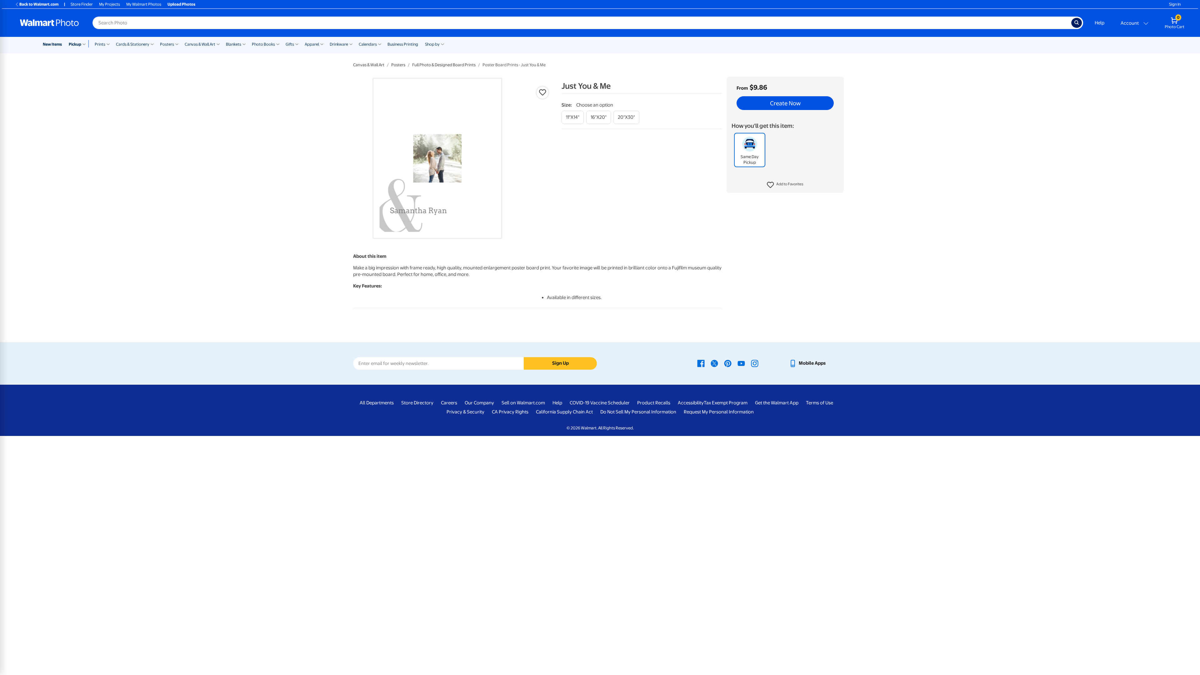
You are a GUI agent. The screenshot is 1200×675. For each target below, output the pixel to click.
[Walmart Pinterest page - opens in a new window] (728, 363)
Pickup (75, 44)
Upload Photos (181, 4)
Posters (167, 44)
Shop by (432, 44)
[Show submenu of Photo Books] (278, 44)
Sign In (1175, 4)
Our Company (479, 403)
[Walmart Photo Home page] (49, 22)
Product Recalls (653, 403)
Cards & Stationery (132, 44)
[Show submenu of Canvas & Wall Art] (218, 44)
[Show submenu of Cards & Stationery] (152, 44)
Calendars (368, 44)
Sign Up (560, 363)
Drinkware (339, 44)
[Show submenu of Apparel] (322, 44)
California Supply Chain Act (564, 412)
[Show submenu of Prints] (108, 44)
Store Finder (82, 4)
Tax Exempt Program (726, 403)
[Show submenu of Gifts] (297, 44)
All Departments (377, 403)
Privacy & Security (465, 412)
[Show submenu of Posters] (177, 44)
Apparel (312, 44)
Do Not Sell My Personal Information (638, 412)
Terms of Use (819, 403)
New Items (52, 44)
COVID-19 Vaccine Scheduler (600, 403)
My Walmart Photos (143, 4)
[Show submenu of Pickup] (85, 44)
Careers (449, 403)
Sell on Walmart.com (523, 403)
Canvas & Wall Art (200, 44)
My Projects (109, 4)
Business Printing (403, 44)
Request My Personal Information (719, 412)
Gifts (290, 44)
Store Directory (417, 403)
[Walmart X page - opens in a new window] (714, 363)
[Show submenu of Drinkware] (351, 44)
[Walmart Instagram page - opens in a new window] (754, 363)
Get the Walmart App (776, 403)
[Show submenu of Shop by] (442, 44)
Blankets (233, 44)
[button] (785, 185)
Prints (100, 44)
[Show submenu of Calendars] (380, 44)
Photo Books (263, 44)
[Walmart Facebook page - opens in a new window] (701, 363)
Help (1099, 23)
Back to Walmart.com (38, 4)
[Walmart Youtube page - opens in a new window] (741, 363)
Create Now (785, 103)
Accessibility (691, 403)
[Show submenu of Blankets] (244, 44)
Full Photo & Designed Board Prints (444, 64)
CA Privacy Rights (510, 412)
